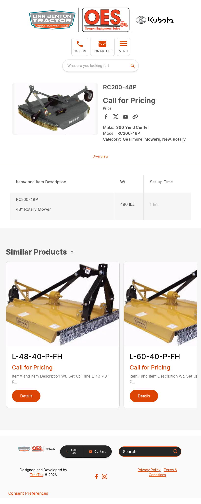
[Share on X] (116, 117)
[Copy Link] (135, 117)
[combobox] (100, 66)
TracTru (36, 475)
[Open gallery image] (55, 109)
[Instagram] (104, 476)
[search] (133, 65)
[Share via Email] (125, 117)
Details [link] (26, 395)
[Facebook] (96, 476)
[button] (79, 47)
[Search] (175, 451)
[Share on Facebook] (106, 117)
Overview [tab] (100, 156)
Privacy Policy (149, 470)
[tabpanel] (55, 109)
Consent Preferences (28, 493)
